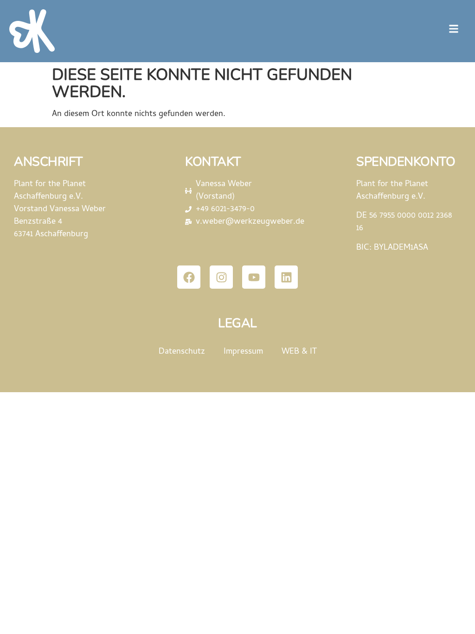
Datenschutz (182, 352)
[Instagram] (221, 277)
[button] (453, 28)
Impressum (243, 352)
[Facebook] (188, 277)
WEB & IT (299, 352)
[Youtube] (253, 277)
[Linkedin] (286, 277)
